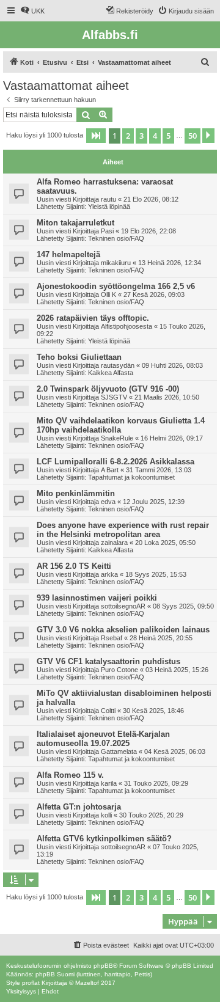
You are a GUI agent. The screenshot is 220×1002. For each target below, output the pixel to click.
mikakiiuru (116, 262)
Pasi (107, 231)
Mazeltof (87, 982)
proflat (31, 982)
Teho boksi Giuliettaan (79, 357)
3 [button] (141, 135)
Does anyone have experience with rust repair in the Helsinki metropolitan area (123, 530)
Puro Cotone (119, 669)
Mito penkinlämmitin (76, 493)
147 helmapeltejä (68, 254)
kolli (106, 815)
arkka (109, 574)
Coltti (108, 710)
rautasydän (117, 365)
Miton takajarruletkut (75, 222)
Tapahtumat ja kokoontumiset (131, 477)
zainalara (114, 542)
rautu (108, 199)
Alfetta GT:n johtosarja (79, 806)
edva (108, 501)
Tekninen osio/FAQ (116, 238)
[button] (96, 135)
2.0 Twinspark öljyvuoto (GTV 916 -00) (108, 388)
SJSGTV (114, 397)
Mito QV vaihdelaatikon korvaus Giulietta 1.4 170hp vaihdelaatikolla (121, 425)
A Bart (110, 470)
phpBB (103, 965)
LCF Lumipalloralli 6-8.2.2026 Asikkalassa (115, 461)
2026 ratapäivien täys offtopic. (93, 318)
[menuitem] (32, 11)
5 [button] (168, 135)
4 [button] (155, 135)
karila (109, 783)
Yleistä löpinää (109, 206)
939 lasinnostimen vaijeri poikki (97, 597)
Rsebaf (111, 638)
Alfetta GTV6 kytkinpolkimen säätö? (104, 838)
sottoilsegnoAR (123, 606)
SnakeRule (117, 438)
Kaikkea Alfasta (110, 372)
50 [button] (192, 135)
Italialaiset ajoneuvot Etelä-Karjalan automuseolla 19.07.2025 (103, 739)
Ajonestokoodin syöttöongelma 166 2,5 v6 (116, 286)
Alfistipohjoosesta (126, 326)
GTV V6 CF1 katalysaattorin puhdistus (108, 661)
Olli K (108, 294)
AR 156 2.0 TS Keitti (74, 566)
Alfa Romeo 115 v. (70, 775)
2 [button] (128, 135)
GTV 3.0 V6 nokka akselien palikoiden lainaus (123, 629)
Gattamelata (119, 751)
